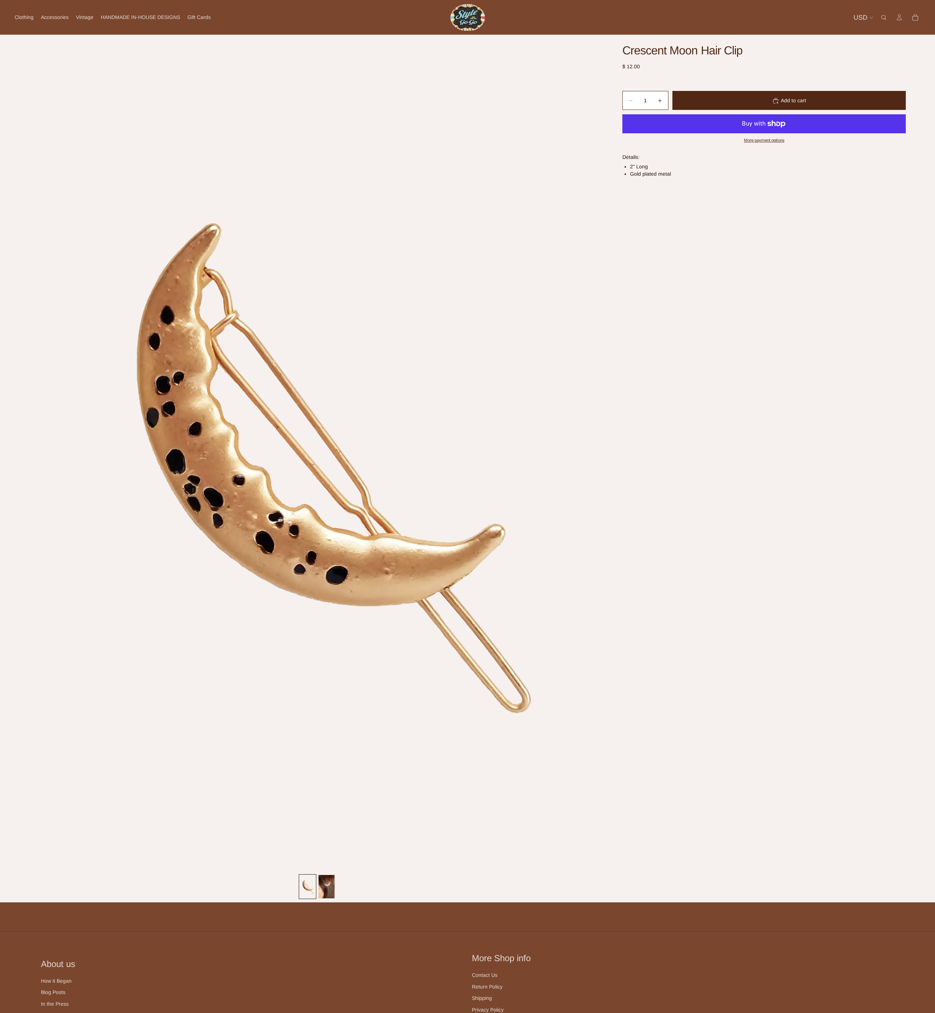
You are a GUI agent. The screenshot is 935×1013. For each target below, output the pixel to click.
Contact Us (484, 975)
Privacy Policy (488, 1010)
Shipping (482, 998)
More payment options (764, 140)
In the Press (55, 1004)
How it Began (56, 981)
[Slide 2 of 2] (326, 886)
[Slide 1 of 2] (307, 886)
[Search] (884, 17)
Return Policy (487, 987)
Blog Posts (53, 992)
